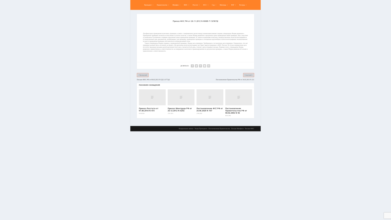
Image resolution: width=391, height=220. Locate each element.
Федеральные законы (186, 128)
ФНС (185, 5)
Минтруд (223, 5)
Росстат (195, 5)
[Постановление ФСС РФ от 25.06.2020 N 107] (210, 97)
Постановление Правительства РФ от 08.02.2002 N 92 (236, 110)
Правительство (162, 5)
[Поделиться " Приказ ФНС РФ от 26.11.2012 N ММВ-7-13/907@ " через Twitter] (196, 66)
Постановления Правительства (219, 128)
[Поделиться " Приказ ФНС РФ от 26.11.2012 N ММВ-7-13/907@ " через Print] (209, 66)
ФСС (205, 5)
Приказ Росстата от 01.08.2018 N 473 (148, 109)
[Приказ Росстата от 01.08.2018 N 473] (152, 97)
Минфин (175, 5)
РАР (232, 5)
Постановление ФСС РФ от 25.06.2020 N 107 (210, 109)
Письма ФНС (249, 128)
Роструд (242, 5)
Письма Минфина (237, 128)
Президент (148, 5)
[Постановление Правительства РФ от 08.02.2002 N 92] (238, 97)
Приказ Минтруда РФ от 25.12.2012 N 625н (180, 109)
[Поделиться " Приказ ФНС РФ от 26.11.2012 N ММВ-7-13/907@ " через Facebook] (192, 66)
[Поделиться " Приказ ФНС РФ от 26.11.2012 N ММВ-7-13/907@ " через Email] (205, 66)
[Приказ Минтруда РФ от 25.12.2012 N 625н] (181, 97)
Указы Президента (200, 128)
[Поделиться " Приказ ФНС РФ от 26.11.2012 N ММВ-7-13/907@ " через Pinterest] (200, 66)
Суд (213, 5)
